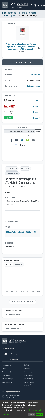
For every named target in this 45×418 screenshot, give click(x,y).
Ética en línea (6, 372)
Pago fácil (27, 372)
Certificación (5, 365)
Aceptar (39, 414)
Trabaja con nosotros (8, 382)
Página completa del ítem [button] (23, 302)
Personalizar (5, 414)
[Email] (33, 140)
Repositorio (27, 379)
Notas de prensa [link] (10, 15)
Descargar (37, 106)
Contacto (26, 365)
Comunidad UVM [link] (14, 12)
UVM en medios (6, 379)
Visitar (38, 100)
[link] (22, 48)
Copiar (38, 131)
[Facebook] (11, 140)
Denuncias (27, 368)
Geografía (18, 264)
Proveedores (28, 375)
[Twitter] (22, 140)
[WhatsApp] (28, 140)
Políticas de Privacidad (8, 398)
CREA (3, 368)
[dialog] (22, 409)
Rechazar (31, 414)
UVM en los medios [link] (29, 12)
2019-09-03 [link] (35, 74)
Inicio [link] (4, 12)
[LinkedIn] (16, 140)
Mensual (9, 264)
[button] (15, 5)
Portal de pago (6, 375)
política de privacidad (34, 410)
